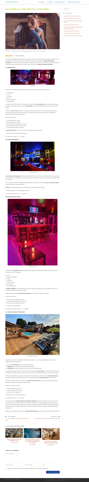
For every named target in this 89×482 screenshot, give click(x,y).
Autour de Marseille (27, 51)
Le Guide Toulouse (68, 479)
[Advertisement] (74, 48)
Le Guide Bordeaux (49, 480)
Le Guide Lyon (64, 480)
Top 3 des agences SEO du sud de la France (71, 24)
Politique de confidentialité (50, 479)
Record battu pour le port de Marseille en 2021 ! (14, 439)
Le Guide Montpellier (77, 479)
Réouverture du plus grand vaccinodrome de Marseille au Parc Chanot (32, 441)
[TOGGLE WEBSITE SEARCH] (83, 2)
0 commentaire (43, 51)
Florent (8, 51)
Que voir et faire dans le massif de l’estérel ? (71, 31)
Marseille (35, 51)
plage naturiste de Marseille (46, 402)
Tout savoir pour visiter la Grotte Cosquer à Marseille (51, 442)
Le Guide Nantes (57, 480)
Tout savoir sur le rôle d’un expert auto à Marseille (72, 16)
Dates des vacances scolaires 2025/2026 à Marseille (73, 35)
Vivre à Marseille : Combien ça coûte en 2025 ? (72, 33)
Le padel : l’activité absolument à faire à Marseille (72, 18)
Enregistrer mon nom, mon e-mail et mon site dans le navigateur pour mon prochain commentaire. (27, 468)
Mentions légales (60, 479)
